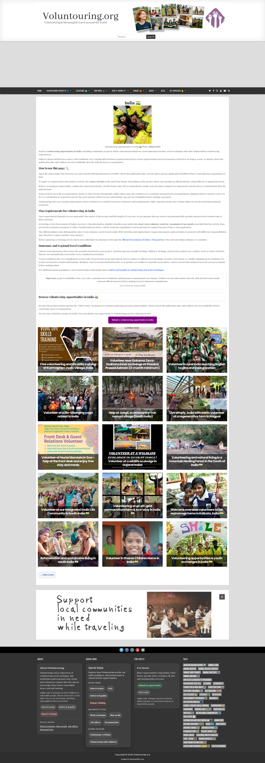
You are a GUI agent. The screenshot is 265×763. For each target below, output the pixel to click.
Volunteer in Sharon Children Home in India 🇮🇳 (132, 560)
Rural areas (189, 735)
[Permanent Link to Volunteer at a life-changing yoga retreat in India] (68, 398)
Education (216, 694)
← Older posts (47, 575)
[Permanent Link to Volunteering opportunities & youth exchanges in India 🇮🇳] (197, 544)
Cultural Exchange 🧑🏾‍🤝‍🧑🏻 (193, 690)
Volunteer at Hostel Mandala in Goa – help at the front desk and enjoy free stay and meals (68, 461)
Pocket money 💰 (208, 731)
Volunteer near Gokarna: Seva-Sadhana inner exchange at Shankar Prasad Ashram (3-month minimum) (132, 364)
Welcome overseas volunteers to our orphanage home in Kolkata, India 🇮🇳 (196, 511)
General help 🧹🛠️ (203, 709)
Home (39, 90)
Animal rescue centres (208, 668)
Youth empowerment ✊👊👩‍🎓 (196, 746)
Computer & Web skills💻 (195, 687)
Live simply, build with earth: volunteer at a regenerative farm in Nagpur (196, 414)
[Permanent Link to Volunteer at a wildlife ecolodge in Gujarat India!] (132, 447)
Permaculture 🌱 (191, 731)
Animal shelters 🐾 (211, 672)
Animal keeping (190, 668)
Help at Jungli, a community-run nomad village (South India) (132, 414)
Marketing (219, 720)
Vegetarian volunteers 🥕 (195, 742)
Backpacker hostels (192, 683)
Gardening (188, 709)
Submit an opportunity (150, 685)
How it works (48, 707)
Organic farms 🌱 (191, 727)
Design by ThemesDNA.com (132, 759)
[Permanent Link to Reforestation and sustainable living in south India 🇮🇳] (68, 544)
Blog (163, 90)
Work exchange (47, 726)
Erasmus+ (213, 698)
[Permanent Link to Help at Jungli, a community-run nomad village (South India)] (132, 398)
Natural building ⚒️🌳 (193, 723)
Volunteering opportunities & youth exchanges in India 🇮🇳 (196, 560)
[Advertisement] (132, 64)
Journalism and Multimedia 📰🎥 (198, 720)
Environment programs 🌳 (195, 698)
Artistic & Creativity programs (197, 679)
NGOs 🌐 (209, 723)
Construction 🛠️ (216, 687)
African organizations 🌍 (195, 665)
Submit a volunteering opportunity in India (133, 320)
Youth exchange (218, 746)
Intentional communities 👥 (208, 712)
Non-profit (61, 726)
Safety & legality (67, 707)
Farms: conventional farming (196, 705)
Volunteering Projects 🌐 (57, 90)
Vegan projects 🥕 (207, 738)
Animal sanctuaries (192, 672)
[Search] (229, 90)
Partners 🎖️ (99, 90)
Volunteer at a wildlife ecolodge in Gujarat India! (132, 463)
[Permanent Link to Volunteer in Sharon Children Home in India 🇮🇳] (132, 544)
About (151, 90)
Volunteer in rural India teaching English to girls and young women (196, 366)
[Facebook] (213, 90)
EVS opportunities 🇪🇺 (193, 701)
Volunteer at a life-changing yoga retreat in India (68, 414)
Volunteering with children (103, 742)
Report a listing (49, 714)
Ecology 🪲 (205, 694)
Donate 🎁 (137, 90)
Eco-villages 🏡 (190, 694)
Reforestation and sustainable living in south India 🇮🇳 (68, 560)
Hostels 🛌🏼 (189, 712)
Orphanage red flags (100, 735)
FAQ (110, 688)
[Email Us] (225, 90)
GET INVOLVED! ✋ (177, 90)
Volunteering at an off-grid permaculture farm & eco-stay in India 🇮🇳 (132, 509)
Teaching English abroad (207, 735)
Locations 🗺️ (81, 90)
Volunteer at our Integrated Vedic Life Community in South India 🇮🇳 (68, 511)
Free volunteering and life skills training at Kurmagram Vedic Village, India (68, 366)
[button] (132, 615)
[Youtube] (221, 90)
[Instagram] (217, 90)
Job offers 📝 (189, 716)
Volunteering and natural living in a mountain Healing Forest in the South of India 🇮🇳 (197, 461)
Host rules (143, 692)
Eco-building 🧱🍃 (213, 690)
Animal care (213, 665)
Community (218, 683)
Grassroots (219, 709)
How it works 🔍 (119, 90)
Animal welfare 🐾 (191, 676)
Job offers (73, 726)
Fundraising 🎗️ (217, 705)
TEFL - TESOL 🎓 (190, 738)
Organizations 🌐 (209, 727)
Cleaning (207, 683)
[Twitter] (210, 90)
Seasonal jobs (46, 729)
